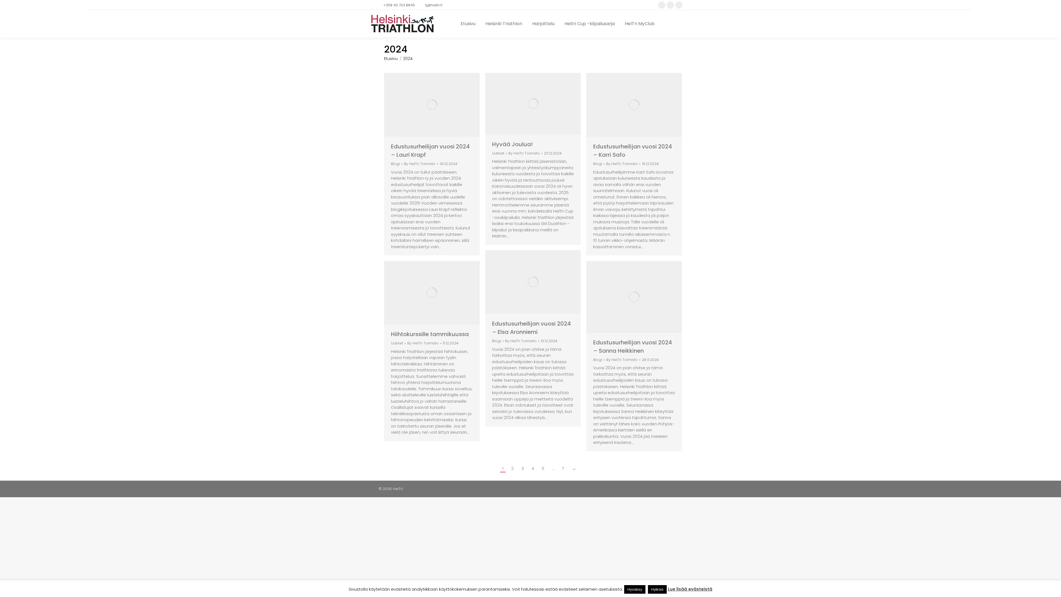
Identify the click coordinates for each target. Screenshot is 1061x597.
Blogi (395, 163)
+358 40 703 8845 (399, 5)
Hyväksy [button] (634, 589)
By (419, 164)
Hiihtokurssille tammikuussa (430, 334)
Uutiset (498, 153)
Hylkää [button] (657, 589)
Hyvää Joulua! (512, 144)
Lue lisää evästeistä (690, 589)
